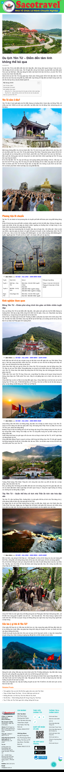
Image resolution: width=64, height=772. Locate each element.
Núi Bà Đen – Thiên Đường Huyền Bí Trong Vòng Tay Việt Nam (22, 698)
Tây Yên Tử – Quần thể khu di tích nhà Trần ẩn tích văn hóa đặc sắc (22, 93)
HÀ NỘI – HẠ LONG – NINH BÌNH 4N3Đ (28, 277)
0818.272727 (25, 729)
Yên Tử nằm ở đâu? (8, 85)
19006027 (9, 734)
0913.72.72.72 (10, 763)
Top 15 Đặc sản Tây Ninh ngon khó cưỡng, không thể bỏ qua (21, 700)
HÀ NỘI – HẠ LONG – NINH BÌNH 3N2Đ (28, 421)
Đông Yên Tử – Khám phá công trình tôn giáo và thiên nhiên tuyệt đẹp (22, 91)
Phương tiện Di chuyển (9, 87)
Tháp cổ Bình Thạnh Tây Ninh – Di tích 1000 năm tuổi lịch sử (21, 693)
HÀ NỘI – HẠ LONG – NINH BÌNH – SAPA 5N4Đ (31, 358)
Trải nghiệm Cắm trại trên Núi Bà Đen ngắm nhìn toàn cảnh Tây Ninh (23, 691)
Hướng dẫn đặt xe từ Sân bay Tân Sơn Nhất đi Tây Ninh (20, 695)
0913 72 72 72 (5, 735)
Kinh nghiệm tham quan (9, 89)
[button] (38, 83)
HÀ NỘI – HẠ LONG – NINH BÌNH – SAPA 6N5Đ (31, 555)
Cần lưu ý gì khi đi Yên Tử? (10, 94)
